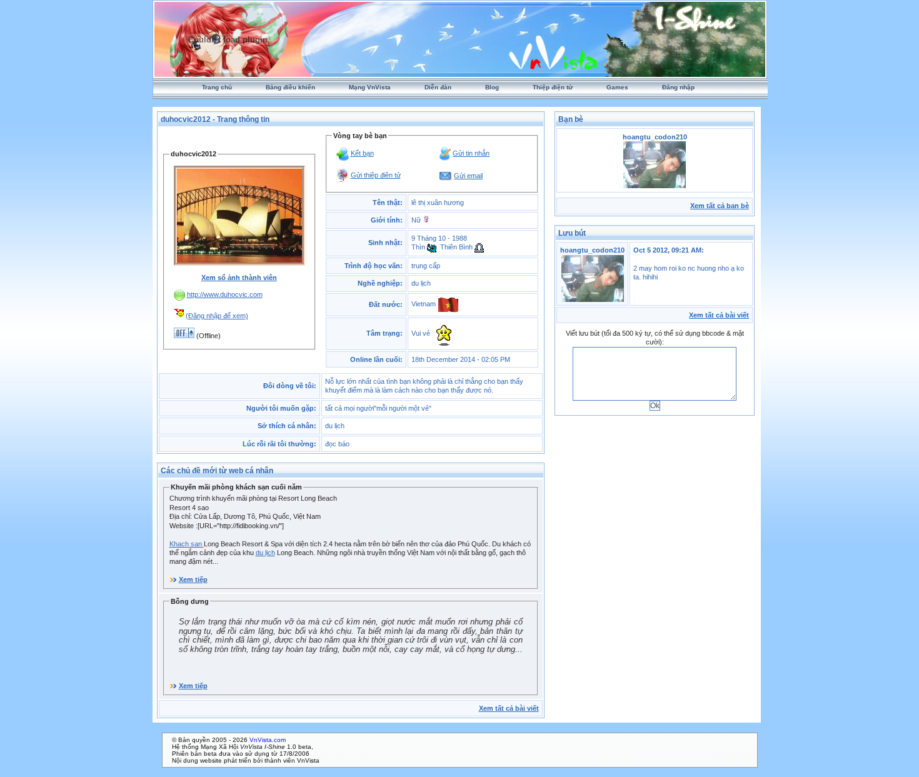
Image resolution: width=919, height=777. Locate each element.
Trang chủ (217, 87)
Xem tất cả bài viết (509, 708)
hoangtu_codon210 (592, 250)
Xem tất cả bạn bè (719, 205)
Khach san (186, 544)
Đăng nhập (678, 87)
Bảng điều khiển (290, 87)
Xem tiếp (193, 579)
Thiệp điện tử (553, 87)
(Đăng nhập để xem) (217, 315)
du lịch (265, 552)
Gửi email (468, 175)
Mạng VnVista (370, 87)
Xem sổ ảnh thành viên (239, 277)
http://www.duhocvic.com (225, 294)
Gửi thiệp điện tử (376, 175)
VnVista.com (267, 739)
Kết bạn (362, 153)
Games (617, 87)
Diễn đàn (437, 87)
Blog (492, 87)
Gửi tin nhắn (471, 153)
